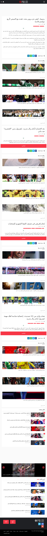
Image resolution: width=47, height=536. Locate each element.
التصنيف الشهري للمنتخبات (27, 228)
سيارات (11, 531)
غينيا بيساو (33, 228)
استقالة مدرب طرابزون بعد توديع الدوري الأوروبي (36, 385)
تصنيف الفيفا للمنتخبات (38, 228)
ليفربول (35, 323)
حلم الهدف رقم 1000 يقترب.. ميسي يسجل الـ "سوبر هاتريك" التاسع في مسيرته (16, 413)
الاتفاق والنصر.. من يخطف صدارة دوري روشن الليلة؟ (35, 198)
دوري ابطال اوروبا (30, 323)
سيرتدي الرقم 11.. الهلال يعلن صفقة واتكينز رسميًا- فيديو (20, 510)
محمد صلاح (42, 323)
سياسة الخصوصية (7, 533)
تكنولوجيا (25, 531)
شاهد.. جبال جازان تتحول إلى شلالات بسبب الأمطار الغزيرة (34, 212)
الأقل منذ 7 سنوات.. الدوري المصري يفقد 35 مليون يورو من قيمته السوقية (31, 117)
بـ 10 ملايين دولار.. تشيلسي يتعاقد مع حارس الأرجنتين (21, 440)
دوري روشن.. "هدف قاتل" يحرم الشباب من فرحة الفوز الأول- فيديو (19, 503)
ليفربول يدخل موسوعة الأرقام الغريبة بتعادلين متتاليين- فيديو (34, 354)
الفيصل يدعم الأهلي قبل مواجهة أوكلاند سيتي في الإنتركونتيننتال (33, 259)
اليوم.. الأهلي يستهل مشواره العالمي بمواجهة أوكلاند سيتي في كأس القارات (31, 87)
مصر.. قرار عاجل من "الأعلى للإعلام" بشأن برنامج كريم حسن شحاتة (18, 482)
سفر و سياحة (21, 531)
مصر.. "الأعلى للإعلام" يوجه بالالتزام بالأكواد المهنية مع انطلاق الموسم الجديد (31, 103)
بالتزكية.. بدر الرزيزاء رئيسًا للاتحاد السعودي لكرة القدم (35, 72)
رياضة (17, 531)
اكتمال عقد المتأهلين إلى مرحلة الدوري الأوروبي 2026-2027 (34, 400)
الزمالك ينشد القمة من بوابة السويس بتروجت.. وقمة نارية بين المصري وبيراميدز (16, 489)
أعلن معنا (13, 522)
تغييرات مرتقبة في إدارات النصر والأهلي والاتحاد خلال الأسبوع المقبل (32, 305)
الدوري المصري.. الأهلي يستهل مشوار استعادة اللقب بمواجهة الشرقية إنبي (31, 275)
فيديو (4, 531)
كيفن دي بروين (42, 26)
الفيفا (43, 228)
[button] (36, 56)
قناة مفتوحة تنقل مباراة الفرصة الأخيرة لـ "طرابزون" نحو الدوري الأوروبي (31, 182)
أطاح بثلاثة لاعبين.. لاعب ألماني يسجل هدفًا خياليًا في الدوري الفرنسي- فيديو (17, 496)
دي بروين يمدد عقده (36, 26)
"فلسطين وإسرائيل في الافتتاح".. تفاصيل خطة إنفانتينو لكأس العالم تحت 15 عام (30, 290)
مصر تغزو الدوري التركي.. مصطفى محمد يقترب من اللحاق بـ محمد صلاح (31, 370)
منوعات (14, 531)
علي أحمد (42, 321)
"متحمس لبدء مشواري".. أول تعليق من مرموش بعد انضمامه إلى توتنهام (32, 167)
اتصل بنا (6, 522)
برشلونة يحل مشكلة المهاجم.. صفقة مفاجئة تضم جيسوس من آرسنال (18, 420)
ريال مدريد (38, 323)
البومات (7, 531)
